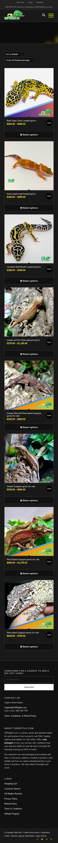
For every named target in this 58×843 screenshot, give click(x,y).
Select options (30, 134)
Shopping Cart (10, 783)
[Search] (42, 15)
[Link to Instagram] (46, 839)
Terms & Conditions (13, 808)
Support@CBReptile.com (15, 707)
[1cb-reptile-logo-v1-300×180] (24, 15)
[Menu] (49, 15)
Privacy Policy (10, 799)
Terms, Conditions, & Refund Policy (20, 716)
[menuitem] (20, 2)
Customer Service (12, 789)
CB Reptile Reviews (13, 794)
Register (39, 2)
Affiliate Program (11, 814)
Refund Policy (10, 804)
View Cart (20, 2)
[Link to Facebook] (37, 839)
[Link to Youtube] (42, 839)
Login (30, 2)
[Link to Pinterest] (51, 839)
